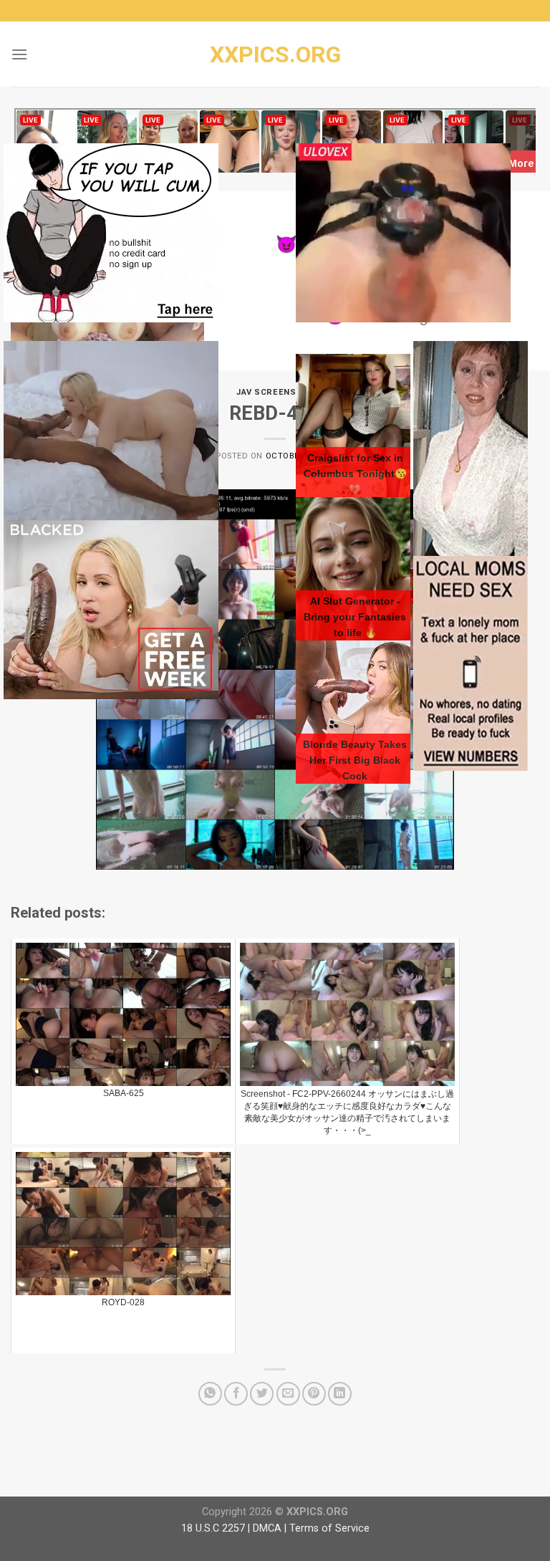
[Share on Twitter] (262, 1394)
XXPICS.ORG (275, 54)
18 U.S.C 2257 (213, 1528)
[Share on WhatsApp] (210, 1394)
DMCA (267, 1528)
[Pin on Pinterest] (314, 1394)
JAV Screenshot (275, 392)
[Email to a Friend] (288, 1394)
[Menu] (19, 54)
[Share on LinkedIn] (340, 1394)
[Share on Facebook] (236, 1394)
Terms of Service (329, 1528)
